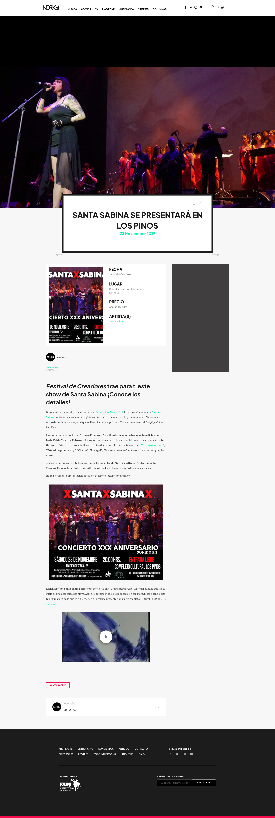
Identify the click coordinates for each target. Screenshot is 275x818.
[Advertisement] (137, 41)
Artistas (124, 748)
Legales (83, 754)
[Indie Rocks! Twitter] (190, 7)
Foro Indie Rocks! (104, 754)
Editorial (61, 358)
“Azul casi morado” (152, 445)
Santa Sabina (116, 321)
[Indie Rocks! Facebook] (185, 7)
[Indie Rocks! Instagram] (195, 7)
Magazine (108, 9)
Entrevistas (85, 748)
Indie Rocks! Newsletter (170, 776)
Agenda (86, 9)
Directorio (66, 754)
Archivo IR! (66, 748)
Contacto (141, 748)
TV (96, 9)
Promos (143, 9)
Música (72, 9)
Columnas (160, 9)
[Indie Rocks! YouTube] (201, 7)
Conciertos (106, 748)
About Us (127, 754)
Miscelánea (126, 9)
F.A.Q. (141, 754)
